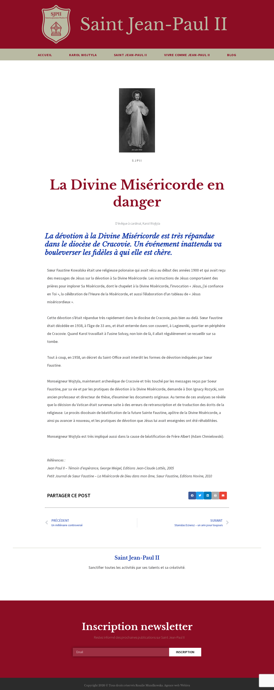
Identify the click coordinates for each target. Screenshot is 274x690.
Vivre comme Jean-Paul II (187, 55)
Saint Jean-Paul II (154, 24)
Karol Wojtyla (83, 55)
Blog (231, 55)
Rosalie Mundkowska (149, 685)
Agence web (172, 685)
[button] (192, 495)
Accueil (45, 55)
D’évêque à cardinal (128, 223)
